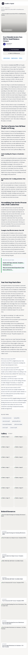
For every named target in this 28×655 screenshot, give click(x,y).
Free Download (15, 49)
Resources (7, 7)
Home (2, 7)
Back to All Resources (15, 53)
